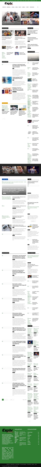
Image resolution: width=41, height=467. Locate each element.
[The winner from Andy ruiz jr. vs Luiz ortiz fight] (30, 121)
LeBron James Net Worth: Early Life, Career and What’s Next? (33, 45)
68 (11, 399)
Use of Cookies (17, 464)
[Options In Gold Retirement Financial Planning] (33, 189)
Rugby (13, 199)
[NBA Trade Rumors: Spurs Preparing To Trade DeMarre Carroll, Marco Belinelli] (36, 410)
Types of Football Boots (17, 234)
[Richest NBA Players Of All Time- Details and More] (7, 33)
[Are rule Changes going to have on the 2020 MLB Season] (4, 56)
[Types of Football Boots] (7, 237)
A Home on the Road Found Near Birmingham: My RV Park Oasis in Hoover (19, 66)
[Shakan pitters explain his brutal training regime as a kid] (5, 107)
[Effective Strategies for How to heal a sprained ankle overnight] (30, 299)
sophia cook (4, 23)
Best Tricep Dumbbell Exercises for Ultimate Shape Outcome (30, 369)
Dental (29, 41)
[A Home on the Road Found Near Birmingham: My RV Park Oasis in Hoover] (7, 67)
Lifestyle (28, 0)
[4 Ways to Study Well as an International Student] (30, 63)
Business (18, 0)
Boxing (35, 346)
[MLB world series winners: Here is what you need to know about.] (30, 385)
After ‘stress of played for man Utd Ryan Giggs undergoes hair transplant (33, 32)
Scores (15, 0)
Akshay (29, 172)
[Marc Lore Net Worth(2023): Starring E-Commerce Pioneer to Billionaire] (30, 375)
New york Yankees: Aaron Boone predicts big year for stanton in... (30, 415)
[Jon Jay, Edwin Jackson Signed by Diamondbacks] (30, 294)
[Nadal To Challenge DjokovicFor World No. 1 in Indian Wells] (30, 161)
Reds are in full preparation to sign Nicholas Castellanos (23, 53)
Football (29, 34)
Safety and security (32, 0)
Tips (36, 0)
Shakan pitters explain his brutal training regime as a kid (5, 112)
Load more (32, 221)
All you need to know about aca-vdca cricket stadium (35, 144)
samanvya (16, 172)
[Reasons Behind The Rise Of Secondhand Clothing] (30, 287)
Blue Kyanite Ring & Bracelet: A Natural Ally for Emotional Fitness (19, 370)
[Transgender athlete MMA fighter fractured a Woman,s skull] (36, 396)
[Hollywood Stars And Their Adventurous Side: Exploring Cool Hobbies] (30, 115)
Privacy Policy (29, 464)
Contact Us (8, 464)
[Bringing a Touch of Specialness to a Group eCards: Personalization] (25, 21)
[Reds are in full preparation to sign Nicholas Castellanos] (17, 53)
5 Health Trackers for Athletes (36, 335)
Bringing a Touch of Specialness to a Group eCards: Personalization (17, 89)
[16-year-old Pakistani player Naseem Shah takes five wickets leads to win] (14, 107)
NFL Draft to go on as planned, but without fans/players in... (35, 282)
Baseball (29, 343)
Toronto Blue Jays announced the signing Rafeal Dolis (23, 433)
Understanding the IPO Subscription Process (17, 78)
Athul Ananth (4, 39)
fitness (29, 366)
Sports (13, 235)
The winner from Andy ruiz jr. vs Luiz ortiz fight (35, 121)
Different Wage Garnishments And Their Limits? (35, 303)
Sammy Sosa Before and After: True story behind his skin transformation (8, 170)
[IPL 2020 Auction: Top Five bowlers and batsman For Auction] (30, 276)
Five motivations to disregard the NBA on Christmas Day (35, 154)
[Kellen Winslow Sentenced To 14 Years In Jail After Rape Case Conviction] (4, 47)
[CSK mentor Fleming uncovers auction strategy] (30, 308)
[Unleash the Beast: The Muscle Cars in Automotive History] (7, 208)
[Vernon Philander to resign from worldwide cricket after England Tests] (30, 104)
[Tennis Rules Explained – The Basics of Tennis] (30, 79)
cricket (11, 109)
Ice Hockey (29, 262)
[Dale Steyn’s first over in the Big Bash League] (33, 210)
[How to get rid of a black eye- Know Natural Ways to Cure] (36, 365)
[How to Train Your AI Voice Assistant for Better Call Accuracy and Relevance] (30, 138)
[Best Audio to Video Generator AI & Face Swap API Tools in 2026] (7, 286)
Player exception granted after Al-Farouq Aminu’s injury (32, 170)
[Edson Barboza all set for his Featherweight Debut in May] (36, 343)
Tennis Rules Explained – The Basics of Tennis (34, 80)
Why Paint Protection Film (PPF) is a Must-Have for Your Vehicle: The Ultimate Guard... (19, 329)
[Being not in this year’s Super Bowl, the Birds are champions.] (30, 355)
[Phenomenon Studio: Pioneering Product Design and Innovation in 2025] (7, 316)
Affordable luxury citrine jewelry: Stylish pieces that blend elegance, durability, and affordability (19, 385)
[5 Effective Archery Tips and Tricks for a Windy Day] (25, 15)
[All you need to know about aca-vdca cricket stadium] (30, 145)
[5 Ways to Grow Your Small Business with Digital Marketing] (36, 375)
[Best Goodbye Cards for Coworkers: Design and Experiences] (34, 21)
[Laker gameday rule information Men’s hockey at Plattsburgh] (33, 259)
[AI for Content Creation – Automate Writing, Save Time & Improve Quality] (7, 357)
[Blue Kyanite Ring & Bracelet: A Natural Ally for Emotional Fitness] (7, 371)
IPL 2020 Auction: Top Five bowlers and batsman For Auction (35, 276)
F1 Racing (4, 193)
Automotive (14, 208)
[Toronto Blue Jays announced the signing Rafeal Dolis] (17, 437)
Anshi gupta (16, 39)
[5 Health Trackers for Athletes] (36, 330)
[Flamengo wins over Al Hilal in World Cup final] (17, 443)
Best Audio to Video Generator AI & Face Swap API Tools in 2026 (19, 285)
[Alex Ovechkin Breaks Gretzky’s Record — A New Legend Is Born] (11, 17)
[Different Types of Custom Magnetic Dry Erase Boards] (30, 149)
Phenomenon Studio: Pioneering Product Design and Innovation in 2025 (18, 314)
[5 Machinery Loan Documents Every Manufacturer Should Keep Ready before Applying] (22, 107)
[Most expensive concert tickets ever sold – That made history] (30, 74)
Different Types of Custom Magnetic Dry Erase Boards (35, 149)
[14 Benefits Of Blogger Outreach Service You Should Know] (30, 132)
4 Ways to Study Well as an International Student (35, 63)
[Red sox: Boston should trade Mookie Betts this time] (30, 342)
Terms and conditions (23, 464)
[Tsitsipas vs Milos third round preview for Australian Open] (30, 331)
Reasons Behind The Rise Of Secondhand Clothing (35, 287)
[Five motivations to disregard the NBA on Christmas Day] (30, 156)
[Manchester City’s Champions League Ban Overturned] (7, 218)
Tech (13, 227)
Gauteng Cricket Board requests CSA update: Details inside (23, 438)
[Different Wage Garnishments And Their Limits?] (30, 303)
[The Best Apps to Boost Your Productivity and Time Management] (7, 228)
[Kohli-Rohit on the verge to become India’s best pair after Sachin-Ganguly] (30, 126)
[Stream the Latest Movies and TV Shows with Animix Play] (30, 68)
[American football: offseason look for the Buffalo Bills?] (7, 199)
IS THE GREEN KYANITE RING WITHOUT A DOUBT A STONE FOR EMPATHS (19, 342)
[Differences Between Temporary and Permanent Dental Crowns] (7, 301)
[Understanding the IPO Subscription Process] (7, 80)
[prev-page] (2, 58)
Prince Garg (8, 193)
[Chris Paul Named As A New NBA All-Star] (36, 354)
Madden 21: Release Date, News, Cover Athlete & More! (35, 91)
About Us (33, 464)
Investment (29, 193)
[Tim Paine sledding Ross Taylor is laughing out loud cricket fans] (30, 87)
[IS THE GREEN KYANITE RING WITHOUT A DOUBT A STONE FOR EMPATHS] (7, 344)
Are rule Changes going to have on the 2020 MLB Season (10, 53)
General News (14, 91)
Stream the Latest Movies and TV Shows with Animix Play (35, 68)
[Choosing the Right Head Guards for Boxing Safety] (34, 15)
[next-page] (4, 58)
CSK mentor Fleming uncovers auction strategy (35, 308)
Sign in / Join (12, 0)
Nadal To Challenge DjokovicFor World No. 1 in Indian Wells (35, 160)
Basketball (3, 35)
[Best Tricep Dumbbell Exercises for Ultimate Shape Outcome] (30, 365)
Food (23, 0)
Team (36, 464)
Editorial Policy (12, 464)
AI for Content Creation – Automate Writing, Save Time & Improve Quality (19, 356)
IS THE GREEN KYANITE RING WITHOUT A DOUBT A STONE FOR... (35, 314)
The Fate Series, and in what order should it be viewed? (23, 47)
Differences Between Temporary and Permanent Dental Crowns (33, 38)
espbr (28, 204)
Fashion (14, 345)
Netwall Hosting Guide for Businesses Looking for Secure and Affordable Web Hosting (35, 241)
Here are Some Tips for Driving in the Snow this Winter (32, 57)
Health (26, 0)
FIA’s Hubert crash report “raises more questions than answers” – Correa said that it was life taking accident (13, 190)
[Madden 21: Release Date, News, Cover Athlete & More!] (30, 91)
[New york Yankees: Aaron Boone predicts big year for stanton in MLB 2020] (30, 410)
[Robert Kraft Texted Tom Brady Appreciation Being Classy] (36, 385)
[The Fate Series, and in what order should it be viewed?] (17, 47)
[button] (38, 7)
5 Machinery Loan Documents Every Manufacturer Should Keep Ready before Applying (22, 113)
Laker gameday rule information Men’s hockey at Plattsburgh (33, 265)
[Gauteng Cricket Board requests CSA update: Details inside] (17, 438)
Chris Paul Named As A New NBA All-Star (36, 357)
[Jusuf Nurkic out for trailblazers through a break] (20, 33)
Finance (21, 0)
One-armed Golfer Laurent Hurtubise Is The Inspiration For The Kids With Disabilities (35, 109)
